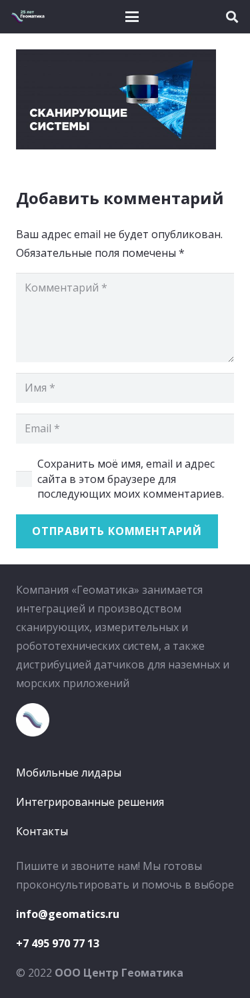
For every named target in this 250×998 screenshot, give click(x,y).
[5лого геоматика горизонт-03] (28, 16)
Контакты (42, 831)
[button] (132, 16)
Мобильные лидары (68, 772)
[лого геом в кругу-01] (125, 719)
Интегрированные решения (90, 802)
